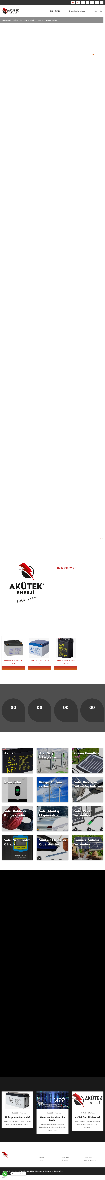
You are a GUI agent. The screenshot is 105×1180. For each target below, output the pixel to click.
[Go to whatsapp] (4, 1174)
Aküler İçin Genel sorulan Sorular (52, 1119)
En (78, 2)
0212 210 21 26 (66, 568)
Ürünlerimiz (17, 20)
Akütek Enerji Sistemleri (87, 1117)
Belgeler (42, 1157)
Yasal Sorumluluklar (90, 1160)
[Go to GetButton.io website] (5, 1178)
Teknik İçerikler (51, 20)
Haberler (40, 20)
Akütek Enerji (6, 20)
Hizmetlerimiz (29, 20)
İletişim (41, 1160)
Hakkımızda (65, 1157)
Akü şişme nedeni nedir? (17, 1117)
